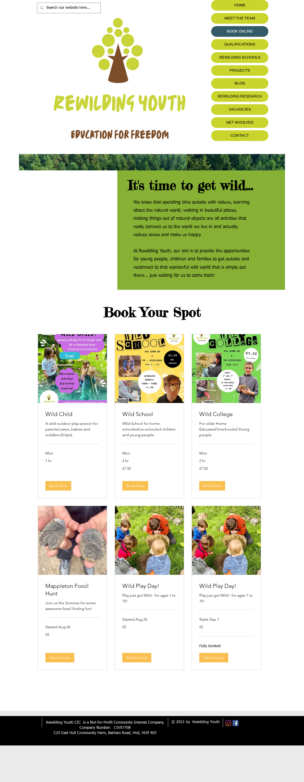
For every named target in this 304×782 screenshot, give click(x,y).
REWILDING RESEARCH (240, 96)
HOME (240, 5)
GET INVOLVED (240, 122)
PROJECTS (239, 70)
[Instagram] (228, 723)
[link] (72, 414)
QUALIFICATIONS (239, 44)
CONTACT (240, 135)
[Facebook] (235, 723)
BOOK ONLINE (240, 31)
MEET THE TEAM (239, 18)
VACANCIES (240, 109)
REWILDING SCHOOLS (240, 57)
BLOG (240, 83)
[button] (58, 486)
